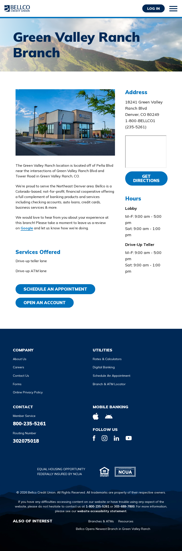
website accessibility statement (102, 511)
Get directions (146, 178)
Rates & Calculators (107, 359)
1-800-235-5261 (97, 506)
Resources (125, 521)
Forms (17, 384)
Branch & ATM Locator (109, 384)
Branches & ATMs (101, 521)
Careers (18, 367)
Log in (153, 8)
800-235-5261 (29, 423)
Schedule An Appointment (55, 289)
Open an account (45, 302)
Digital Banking (104, 367)
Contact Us (21, 376)
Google (27, 228)
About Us (19, 359)
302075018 (26, 441)
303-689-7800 (124, 506)
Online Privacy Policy (28, 392)
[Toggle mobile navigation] (174, 9)
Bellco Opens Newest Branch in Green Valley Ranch (113, 529)
